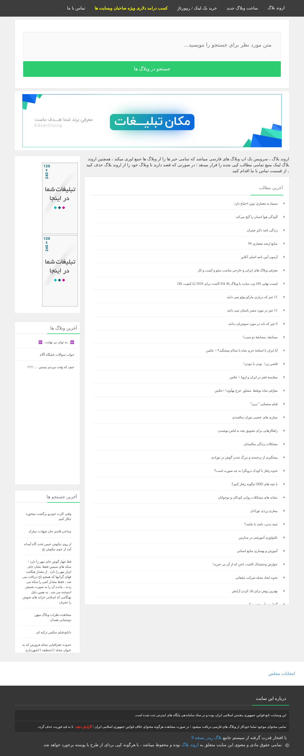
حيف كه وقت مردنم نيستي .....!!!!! (50, 367)
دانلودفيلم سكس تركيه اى (53, 632)
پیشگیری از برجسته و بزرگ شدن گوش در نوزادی (244, 457)
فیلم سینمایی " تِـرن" (264, 404)
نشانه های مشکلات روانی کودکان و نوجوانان (248, 497)
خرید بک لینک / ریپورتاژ (197, 8)
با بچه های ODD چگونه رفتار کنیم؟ (255, 484)
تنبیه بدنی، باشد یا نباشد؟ (261, 524)
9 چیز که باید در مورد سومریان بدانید (253, 323)
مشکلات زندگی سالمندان (261, 444)
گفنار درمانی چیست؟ (263, 604)
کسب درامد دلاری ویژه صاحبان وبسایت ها (131, 8)
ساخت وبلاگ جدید (242, 8)
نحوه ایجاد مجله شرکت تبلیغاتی (256, 577)
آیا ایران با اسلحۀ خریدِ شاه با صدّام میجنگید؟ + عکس (242, 350)
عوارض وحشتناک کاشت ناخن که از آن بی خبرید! (245, 564)
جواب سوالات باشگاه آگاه (57, 354)
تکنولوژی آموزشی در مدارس (258, 537)
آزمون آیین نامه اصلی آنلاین (259, 257)
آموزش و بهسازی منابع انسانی (257, 551)
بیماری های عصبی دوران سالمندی (255, 417)
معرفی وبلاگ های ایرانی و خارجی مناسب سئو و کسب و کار (238, 270)
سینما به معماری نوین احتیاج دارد (256, 203)
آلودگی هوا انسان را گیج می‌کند (257, 217)
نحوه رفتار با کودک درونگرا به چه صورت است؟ (246, 470)
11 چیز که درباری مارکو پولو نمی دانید (252, 297)
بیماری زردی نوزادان (264, 511)
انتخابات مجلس (281, 673)
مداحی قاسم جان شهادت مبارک (49, 531)
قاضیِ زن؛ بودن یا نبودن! (260, 364)
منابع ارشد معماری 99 (263, 243)
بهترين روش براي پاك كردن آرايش (255, 591)
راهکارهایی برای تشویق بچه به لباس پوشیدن (248, 430)
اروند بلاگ (276, 8)
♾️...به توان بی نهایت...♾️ (56, 342)
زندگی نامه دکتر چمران (262, 230)
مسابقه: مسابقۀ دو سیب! (260, 337)
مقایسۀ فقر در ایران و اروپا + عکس (253, 377)
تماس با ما (76, 8)
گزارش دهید (83, 726)
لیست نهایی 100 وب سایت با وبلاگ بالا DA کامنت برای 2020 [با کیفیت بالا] (228, 283)
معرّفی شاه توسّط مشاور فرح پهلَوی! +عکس (246, 390)
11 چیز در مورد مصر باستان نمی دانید (252, 310)
